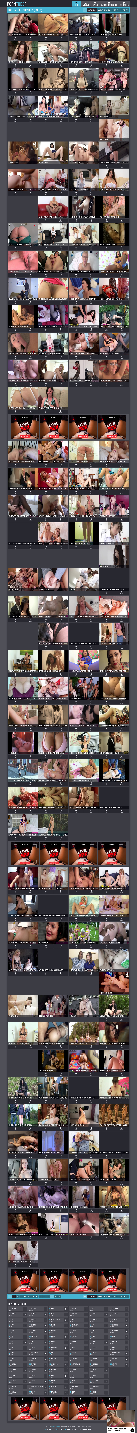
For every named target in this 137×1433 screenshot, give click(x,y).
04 (25, 1296)
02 (17, 1296)
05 (29, 1296)
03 (21, 1296)
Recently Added (105, 10)
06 (33, 1296)
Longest (125, 10)
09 (44, 1296)
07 (36, 1296)
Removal (59, 1429)
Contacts (50, 1429)
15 (55, 1296)
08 (40, 1296)
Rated (116, 10)
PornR (17, 4)
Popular (92, 10)
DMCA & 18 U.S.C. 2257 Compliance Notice (79, 1429)
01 (13, 1296)
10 (48, 1296)
